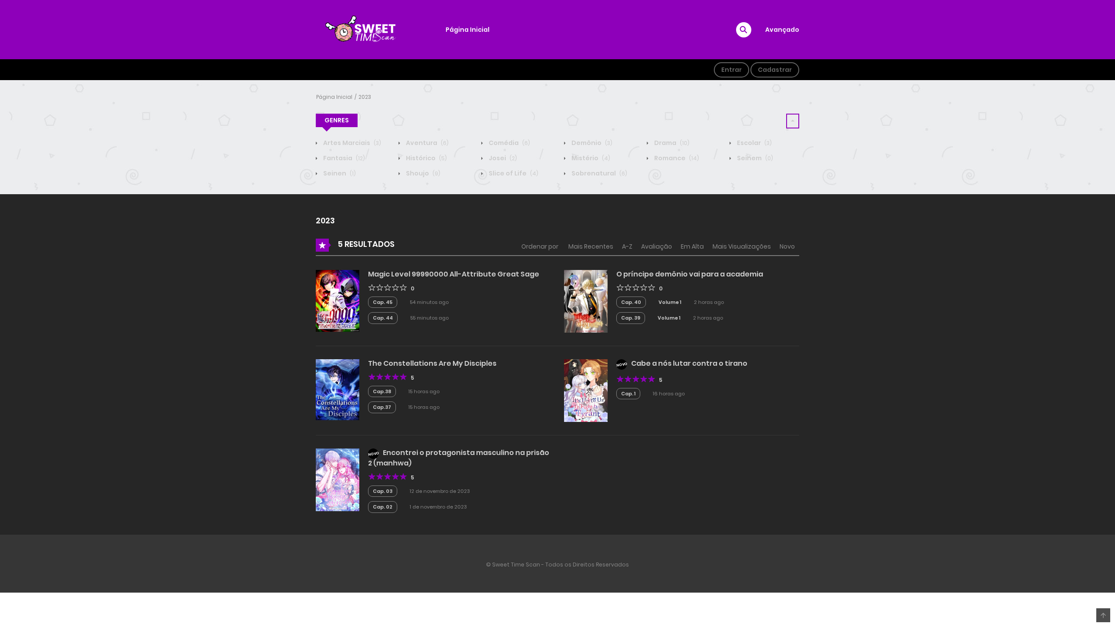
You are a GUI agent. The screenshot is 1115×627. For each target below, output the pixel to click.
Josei (502, 158)
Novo (787, 246)
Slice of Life (512, 173)
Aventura (427, 142)
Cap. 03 (382, 491)
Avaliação (656, 246)
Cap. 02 (382, 506)
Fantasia (343, 158)
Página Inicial (468, 29)
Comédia (508, 142)
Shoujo (422, 173)
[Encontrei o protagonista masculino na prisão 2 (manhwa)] (337, 479)
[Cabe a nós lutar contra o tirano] (586, 389)
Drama (671, 142)
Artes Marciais (351, 142)
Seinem (754, 158)
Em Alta (692, 246)
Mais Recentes (590, 246)
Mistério (590, 158)
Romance (676, 158)
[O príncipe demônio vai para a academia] (586, 300)
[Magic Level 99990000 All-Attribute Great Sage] (337, 300)
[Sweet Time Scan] (366, 29)
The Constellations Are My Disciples (432, 363)
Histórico (426, 158)
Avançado (782, 29)
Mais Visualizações (742, 246)
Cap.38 (382, 391)
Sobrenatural (598, 173)
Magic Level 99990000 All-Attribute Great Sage (453, 274)
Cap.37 (382, 407)
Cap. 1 (628, 393)
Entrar (731, 69)
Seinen (339, 173)
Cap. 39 (630, 317)
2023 (364, 97)
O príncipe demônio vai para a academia (689, 274)
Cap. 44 (383, 317)
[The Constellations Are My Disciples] (337, 388)
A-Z (627, 246)
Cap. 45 (382, 302)
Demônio (591, 142)
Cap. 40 (631, 302)
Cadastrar (775, 69)
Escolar (754, 142)
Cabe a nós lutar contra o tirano (689, 363)
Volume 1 (670, 302)
